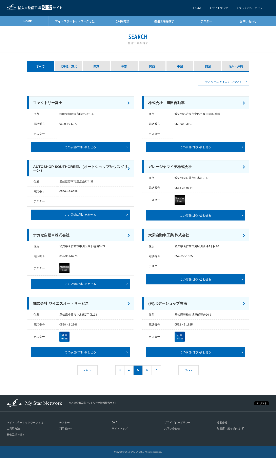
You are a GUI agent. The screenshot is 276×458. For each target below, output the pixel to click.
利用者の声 (65, 428)
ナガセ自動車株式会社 (51, 235)
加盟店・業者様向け (228, 428)
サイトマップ (220, 8)
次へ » (188, 370)
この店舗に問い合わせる (80, 147)
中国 (180, 66)
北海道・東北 (68, 66)
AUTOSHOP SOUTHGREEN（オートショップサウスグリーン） (80, 168)
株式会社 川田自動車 (166, 103)
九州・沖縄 (236, 66)
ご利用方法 (122, 21)
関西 (152, 66)
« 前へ (87, 370)
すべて (40, 66)
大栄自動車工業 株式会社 (168, 235)
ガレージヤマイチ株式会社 (170, 167)
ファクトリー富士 (47, 103)
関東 (96, 66)
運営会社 (222, 422)
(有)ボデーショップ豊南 (167, 303)
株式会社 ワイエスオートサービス (61, 303)
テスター (206, 21)
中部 (124, 66)
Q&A (198, 8)
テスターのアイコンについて (223, 81)
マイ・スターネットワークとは (75, 21)
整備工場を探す (164, 21)
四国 (208, 66)
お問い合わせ (248, 21)
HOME (27, 21)
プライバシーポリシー (252, 8)
